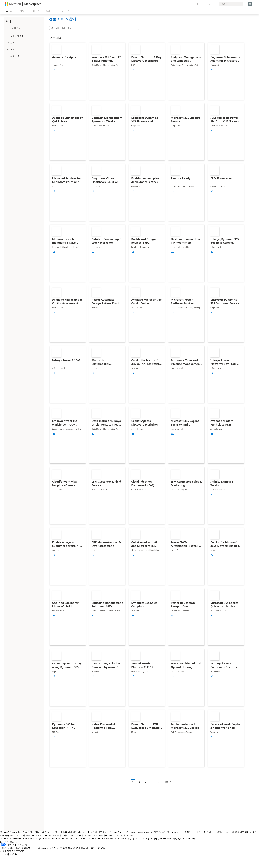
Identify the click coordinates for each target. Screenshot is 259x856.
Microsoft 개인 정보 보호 (175, 838)
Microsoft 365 (58, 838)
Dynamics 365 (44, 838)
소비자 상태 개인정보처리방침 (15, 847)
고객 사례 (57, 832)
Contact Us (46, 847)
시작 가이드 (79, 832)
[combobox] (95, 28)
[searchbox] (27, 28)
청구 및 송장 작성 (162, 832)
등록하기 (188, 832)
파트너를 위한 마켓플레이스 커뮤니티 (44, 835)
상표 (83, 847)
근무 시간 (67, 832)
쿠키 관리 (101, 847)
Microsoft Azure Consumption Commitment (132, 832)
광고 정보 (90, 847)
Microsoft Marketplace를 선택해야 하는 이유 (22, 832)
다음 (166, 781)
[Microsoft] (13, 4)
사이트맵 (35, 847)
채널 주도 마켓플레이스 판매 (78, 835)
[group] (53, 70)
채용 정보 (132, 838)
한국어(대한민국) (8, 841)
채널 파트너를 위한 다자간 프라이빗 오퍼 (113, 835)
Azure (34, 838)
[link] (68, 71)
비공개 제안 (103, 832)
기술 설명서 (91, 832)
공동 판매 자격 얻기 (15, 835)
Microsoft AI (6, 838)
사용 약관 (75, 847)
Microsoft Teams (118, 838)
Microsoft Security (22, 838)
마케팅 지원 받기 (202, 832)
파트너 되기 (178, 832)
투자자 (191, 838)
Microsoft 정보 (144, 838)
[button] (51, 28)
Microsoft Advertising (76, 838)
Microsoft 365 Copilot (99, 838)
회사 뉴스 (157, 838)
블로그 (48, 832)
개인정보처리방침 (61, 847)
